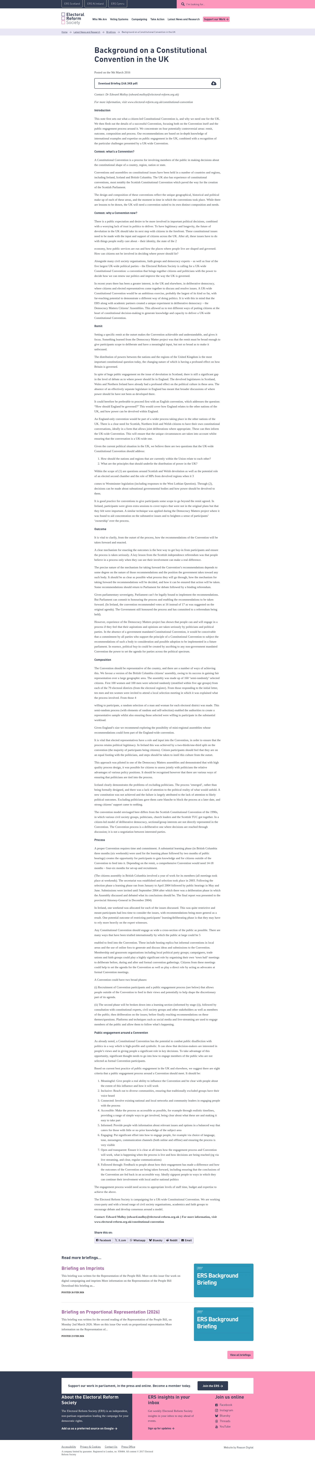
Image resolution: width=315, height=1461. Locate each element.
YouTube (225, 1426)
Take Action (157, 19)
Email (188, 1240)
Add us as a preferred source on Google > (89, 1428)
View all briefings (240, 1355)
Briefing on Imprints (83, 1268)
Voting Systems (119, 19)
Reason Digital (245, 1447)
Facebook (105, 1240)
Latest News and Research (184, 19)
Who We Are (99, 19)
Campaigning (139, 19)
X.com (122, 1240)
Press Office (128, 1446)
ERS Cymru (117, 3)
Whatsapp (139, 1240)
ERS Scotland (72, 3)
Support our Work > (216, 19)
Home (64, 32)
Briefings (111, 32)
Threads (225, 1421)
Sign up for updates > (161, 1428)
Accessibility (69, 1446)
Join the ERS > (213, 1386)
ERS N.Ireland (95, 3)
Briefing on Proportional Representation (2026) (111, 1312)
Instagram (226, 1410)
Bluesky (157, 1240)
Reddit (173, 1240)
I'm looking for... (195, 4)
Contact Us (111, 1446)
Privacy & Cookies (90, 1446)
